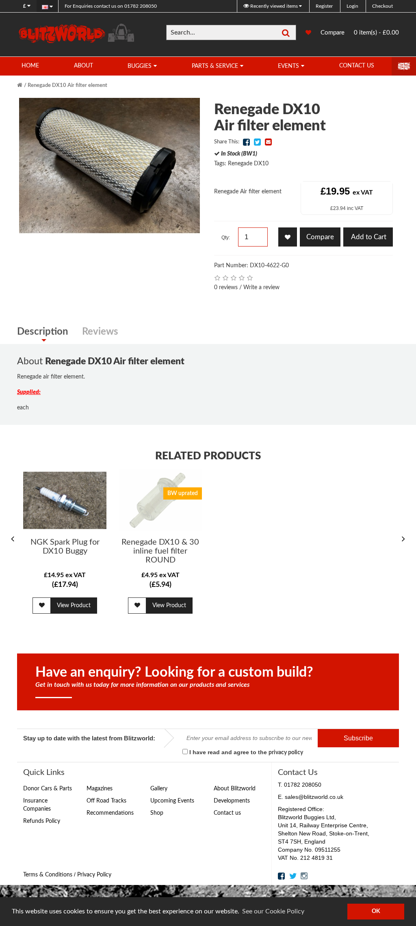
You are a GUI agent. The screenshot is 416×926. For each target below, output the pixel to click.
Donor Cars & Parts (47, 789)
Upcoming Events (172, 801)
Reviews (100, 332)
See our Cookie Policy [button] (273, 911)
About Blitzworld (235, 789)
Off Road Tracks (106, 801)
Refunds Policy (41, 821)
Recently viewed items (274, 6)
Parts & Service (215, 66)
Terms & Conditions (47, 875)
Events (288, 66)
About (83, 66)
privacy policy (286, 752)
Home (30, 66)
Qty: (225, 237)
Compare (332, 33)
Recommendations (110, 813)
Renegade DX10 (248, 164)
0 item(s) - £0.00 (376, 33)
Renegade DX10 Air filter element (67, 85)
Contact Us (356, 66)
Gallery (158, 789)
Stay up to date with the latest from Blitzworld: (89, 738)
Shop (156, 813)
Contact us (227, 813)
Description (42, 332)
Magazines (100, 789)
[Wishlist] (304, 33)
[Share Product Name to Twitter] (257, 142)
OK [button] (376, 911)
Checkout (382, 6)
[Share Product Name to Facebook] (246, 142)
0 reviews (226, 287)
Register (324, 6)
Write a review (261, 287)
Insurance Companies (37, 805)
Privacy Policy (94, 875)
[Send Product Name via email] (268, 142)
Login (352, 6)
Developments (232, 801)
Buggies (140, 66)
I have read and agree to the (245, 752)
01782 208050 (111, 6)
